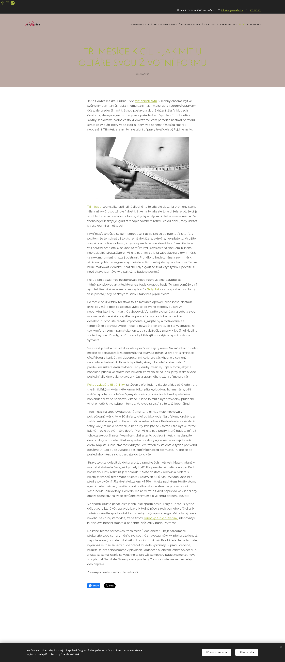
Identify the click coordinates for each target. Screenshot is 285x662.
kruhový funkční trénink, (161, 518)
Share (96, 585)
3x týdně (152, 289)
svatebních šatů (146, 101)
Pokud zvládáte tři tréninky (106, 385)
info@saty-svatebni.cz (232, 10)
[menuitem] (141, 24)
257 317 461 (255, 10)
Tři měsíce (94, 207)
